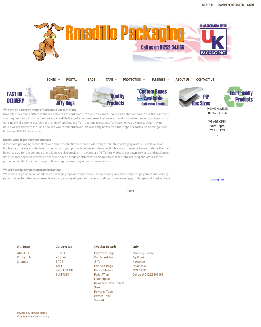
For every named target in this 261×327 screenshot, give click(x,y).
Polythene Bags (104, 253)
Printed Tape (102, 296)
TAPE (109, 79)
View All (99, 300)
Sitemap (22, 261)
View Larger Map (217, 180)
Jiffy (97, 261)
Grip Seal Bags (103, 266)
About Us (183, 79)
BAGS (91, 79)
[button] (65, 96)
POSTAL (71, 79)
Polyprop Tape (103, 291)
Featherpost (102, 278)
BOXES (51, 79)
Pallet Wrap (101, 274)
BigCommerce (39, 312)
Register (237, 5)
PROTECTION (132, 79)
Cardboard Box (103, 257)
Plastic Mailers (103, 270)
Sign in (222, 5)
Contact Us (205, 79)
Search (207, 5)
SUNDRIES (158, 79)
